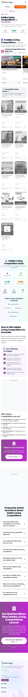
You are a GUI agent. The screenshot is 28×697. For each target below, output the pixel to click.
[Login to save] (16, 82)
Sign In (8, 6)
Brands (6, 11)
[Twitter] (8, 672)
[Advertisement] (14, 396)
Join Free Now (13, 457)
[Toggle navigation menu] (25, 2)
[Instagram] (5, 672)
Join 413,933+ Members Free (14, 641)
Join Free (21, 6)
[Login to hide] (19, 82)
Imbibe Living (5, 117)
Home (2, 11)
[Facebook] (2, 672)
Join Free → (5, 680)
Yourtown (4, 72)
